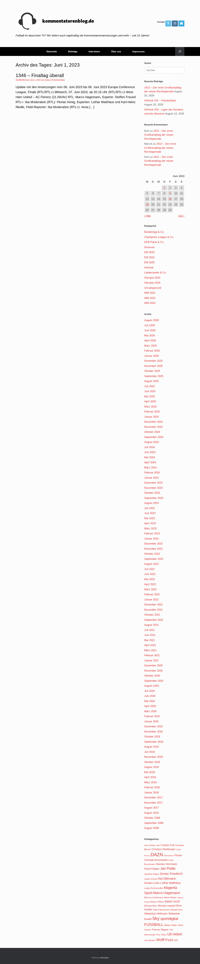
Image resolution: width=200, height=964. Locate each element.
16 (170, 198)
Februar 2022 (152, 594)
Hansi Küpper (152, 868)
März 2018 (150, 782)
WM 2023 (149, 298)
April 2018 (150, 777)
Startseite (51, 51)
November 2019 (153, 731)
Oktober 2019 (152, 736)
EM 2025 (149, 262)
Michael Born (150, 905)
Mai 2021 (149, 640)
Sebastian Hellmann (156, 913)
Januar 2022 (151, 599)
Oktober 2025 (152, 371)
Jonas (47, 80)
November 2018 (153, 756)
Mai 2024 (149, 457)
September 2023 (153, 498)
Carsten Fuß (168, 845)
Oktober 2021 (152, 614)
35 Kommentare (58, 80)
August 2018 (151, 767)
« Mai (147, 215)
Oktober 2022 (152, 553)
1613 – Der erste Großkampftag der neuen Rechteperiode (158, 134)
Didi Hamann (168, 856)
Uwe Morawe (149, 940)
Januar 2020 (151, 721)
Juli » (181, 215)
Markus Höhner (157, 902)
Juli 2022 (149, 569)
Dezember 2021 (153, 604)
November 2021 (153, 609)
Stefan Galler (170, 925)
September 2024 (153, 437)
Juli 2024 (149, 447)
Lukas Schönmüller (153, 888)
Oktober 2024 (152, 431)
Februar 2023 (152, 533)
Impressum (138, 51)
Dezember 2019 (153, 726)
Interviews (94, 51)
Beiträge (72, 51)
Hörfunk (148, 267)
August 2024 (151, 442)
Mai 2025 (149, 396)
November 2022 (153, 548)
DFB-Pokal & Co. (154, 242)
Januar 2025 (151, 416)
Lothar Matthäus (170, 882)
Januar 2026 (151, 355)
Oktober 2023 (152, 492)
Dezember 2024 (153, 421)
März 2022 (150, 589)
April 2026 (150, 340)
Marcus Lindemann (153, 897)
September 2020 (153, 680)
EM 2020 (149, 252)
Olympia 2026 (152, 282)
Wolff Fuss (164, 940)
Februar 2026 (152, 350)
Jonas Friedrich (171, 874)
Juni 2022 (149, 574)
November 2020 (153, 670)
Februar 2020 (152, 716)
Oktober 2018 (152, 762)
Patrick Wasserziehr (161, 910)
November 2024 (153, 426)
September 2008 (153, 823)
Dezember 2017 (153, 797)
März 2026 (150, 345)
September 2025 (153, 376)
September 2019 (153, 741)
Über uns (116, 51)
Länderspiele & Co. (155, 272)
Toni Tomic (161, 934)
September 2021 (153, 619)
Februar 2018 (152, 787)
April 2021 (150, 645)
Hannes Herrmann (166, 864)
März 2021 (150, 650)
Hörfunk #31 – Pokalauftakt (160, 100)
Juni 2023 (149, 513)
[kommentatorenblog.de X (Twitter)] (168, 23)
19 (147, 204)
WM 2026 (149, 303)
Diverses (149, 247)
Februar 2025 (152, 411)
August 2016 (151, 812)
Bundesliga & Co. (154, 231)
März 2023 (150, 528)
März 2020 (150, 711)
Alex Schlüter (149, 845)
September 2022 (153, 558)
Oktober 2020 (152, 675)
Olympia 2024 (152, 277)
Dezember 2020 (153, 665)
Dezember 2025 (153, 360)
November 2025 (153, 366)
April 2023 (150, 523)
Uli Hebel (174, 934)
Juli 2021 (149, 630)
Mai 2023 (149, 518)
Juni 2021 (149, 635)
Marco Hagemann (166, 893)
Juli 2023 (149, 508)
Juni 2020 (149, 695)
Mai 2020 (149, 701)
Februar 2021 (152, 655)
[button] (179, 51)
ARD (158, 845)
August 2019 (151, 746)
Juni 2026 (149, 330)
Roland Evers (177, 910)
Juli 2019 (149, 751)
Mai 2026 (149, 335)
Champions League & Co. (159, 237)
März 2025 (150, 406)
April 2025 (150, 401)
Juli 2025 (149, 386)
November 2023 (153, 487)
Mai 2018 (149, 772)
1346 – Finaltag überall (40, 75)
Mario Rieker (170, 897)
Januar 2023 (151, 538)
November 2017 (153, 802)
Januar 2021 (151, 660)
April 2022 (150, 584)
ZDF (176, 940)
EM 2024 (149, 257)
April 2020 (150, 706)
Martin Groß (172, 901)
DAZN (157, 854)
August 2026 (151, 320)
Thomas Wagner (160, 929)
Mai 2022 (149, 579)
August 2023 (151, 503)
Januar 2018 (151, 792)
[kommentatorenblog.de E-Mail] (181, 23)
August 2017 (151, 807)
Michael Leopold (166, 905)
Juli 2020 (149, 690)
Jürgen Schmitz (150, 879)
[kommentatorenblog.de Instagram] (175, 23)
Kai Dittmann (167, 878)
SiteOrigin (104, 958)
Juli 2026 (149, 325)
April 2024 (150, 462)
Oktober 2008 (152, 817)
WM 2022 (149, 292)
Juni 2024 (149, 452)
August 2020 (151, 685)
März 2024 (150, 467)
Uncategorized (152, 287)
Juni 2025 (149, 391)
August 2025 (151, 381)
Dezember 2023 (153, 482)
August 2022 (151, 563)
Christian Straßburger (163, 849)
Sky (156, 918)
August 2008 (151, 828)
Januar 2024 (151, 477)
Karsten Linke (152, 883)
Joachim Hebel (151, 874)
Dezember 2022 (153, 543)
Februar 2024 (152, 472)
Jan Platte (167, 868)
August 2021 (151, 624)
